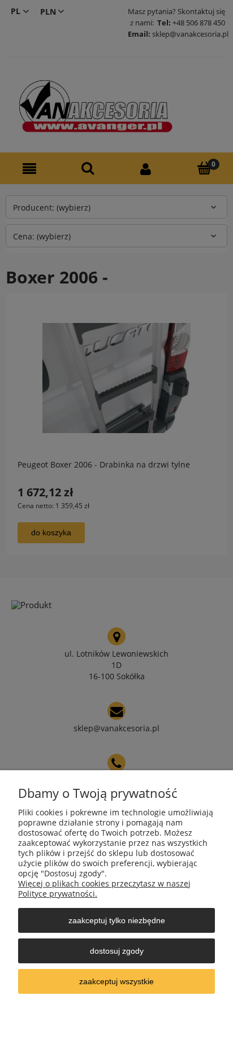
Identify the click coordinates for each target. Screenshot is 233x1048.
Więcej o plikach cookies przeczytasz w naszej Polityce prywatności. (104, 888)
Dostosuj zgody (117, 950)
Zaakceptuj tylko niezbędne (116, 920)
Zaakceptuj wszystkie (116, 981)
